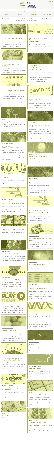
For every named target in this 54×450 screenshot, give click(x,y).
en (52, 1)
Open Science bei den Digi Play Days (11, 306)
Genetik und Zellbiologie (6, 61)
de (50, 1)
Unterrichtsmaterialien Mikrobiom (10, 254)
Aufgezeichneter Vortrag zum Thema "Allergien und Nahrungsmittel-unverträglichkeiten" (38, 40)
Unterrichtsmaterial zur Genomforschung (39, 316)
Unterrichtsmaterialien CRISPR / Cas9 (11, 280)
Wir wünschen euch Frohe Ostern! (37, 422)
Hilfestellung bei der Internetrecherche (39, 395)
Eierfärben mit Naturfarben (9, 330)
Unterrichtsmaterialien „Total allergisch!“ (12, 38)
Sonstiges (3, 87)
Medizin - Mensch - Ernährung (7, 35)
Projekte (20, 14)
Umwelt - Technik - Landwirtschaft (35, 366)
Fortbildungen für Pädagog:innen (10, 122)
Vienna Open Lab (47, 14)
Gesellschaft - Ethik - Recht (33, 208)
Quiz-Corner (5, 177)
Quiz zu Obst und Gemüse (35, 368)
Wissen (6, 14)
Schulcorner (34, 14)
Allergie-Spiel (32, 344)
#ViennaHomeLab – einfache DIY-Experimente (13, 229)
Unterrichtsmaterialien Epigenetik (37, 264)
